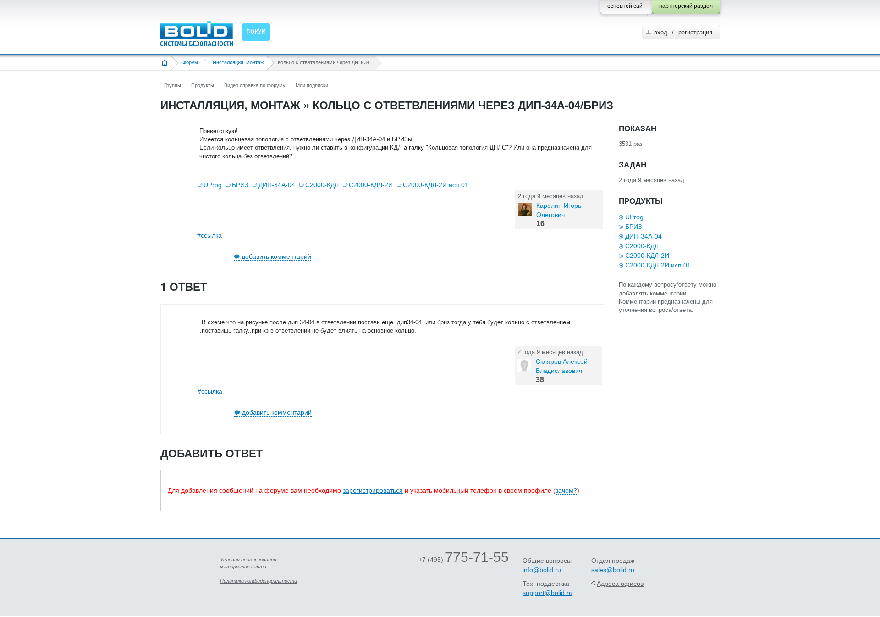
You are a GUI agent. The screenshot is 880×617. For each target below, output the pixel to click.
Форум (190, 62)
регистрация (695, 32)
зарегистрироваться (373, 490)
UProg (213, 185)
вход (660, 32)
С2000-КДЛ (322, 185)
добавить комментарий (276, 256)
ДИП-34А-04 (276, 185)
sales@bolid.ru (612, 569)
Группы (172, 85)
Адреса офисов (620, 583)
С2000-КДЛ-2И (371, 185)
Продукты (202, 85)
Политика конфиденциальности (258, 581)
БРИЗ (240, 185)
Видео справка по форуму (255, 85)
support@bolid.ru (547, 592)
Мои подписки (312, 85)
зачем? (566, 490)
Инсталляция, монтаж (238, 62)
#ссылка (209, 235)
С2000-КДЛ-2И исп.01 (435, 185)
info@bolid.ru (541, 569)
